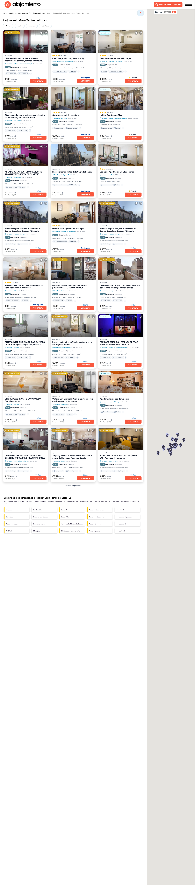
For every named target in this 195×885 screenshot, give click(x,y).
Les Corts (64, 118)
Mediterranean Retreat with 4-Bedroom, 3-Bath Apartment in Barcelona (24, 286)
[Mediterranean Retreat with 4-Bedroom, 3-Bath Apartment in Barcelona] (25, 268)
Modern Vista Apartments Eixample (68, 228)
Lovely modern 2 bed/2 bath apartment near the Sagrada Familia (72, 343)
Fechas (8, 26)
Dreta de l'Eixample (67, 61)
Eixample (111, 291)
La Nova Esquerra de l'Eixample (23, 64)
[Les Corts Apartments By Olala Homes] (120, 155)
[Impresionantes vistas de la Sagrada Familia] (73, 155)
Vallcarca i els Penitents (21, 461)
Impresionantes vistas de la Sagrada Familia (72, 172)
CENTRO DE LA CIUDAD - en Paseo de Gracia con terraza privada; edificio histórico (120, 286)
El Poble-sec (17, 177)
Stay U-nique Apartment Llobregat (115, 58)
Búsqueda (158, 12)
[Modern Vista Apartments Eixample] (73, 212)
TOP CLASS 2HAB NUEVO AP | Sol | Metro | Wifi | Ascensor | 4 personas (119, 456)
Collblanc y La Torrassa (115, 61)
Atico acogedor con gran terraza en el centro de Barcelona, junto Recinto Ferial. (25, 116)
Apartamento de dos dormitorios (114, 399)
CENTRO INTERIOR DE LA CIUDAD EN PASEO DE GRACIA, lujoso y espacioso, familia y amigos (25, 343)
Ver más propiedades (73, 485)
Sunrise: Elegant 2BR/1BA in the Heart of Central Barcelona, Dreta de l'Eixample (118, 229)
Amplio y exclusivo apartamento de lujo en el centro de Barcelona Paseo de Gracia (72, 456)
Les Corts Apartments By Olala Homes (117, 172)
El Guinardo (17, 291)
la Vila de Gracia (113, 461)
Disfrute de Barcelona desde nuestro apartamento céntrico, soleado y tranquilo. (24, 59)
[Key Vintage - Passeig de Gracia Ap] (73, 41)
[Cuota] (140, 13)
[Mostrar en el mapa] (41, 33)
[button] (171, 448)
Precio (20, 26)
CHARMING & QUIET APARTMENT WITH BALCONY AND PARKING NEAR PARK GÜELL (25, 456)
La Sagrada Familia (66, 175)
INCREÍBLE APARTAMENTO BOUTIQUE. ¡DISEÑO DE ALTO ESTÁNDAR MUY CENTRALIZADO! (69, 286)
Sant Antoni (17, 120)
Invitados (32, 26)
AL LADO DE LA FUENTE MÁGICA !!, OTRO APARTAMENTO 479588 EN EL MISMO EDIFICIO (23, 173)
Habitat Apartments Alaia (111, 115)
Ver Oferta (38, 81)
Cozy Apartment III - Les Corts (65, 115)
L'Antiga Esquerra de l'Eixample (118, 118)
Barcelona (9, 64)
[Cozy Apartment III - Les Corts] (73, 98)
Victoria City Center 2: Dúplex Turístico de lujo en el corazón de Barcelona (72, 400)
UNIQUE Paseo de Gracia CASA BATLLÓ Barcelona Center (23, 400)
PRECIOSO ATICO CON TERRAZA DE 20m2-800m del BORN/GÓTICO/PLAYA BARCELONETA (119, 343)
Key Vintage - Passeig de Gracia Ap (68, 58)
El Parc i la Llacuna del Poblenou (118, 347)
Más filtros (45, 26)
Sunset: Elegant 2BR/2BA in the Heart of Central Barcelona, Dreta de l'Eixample (22, 229)
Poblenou (64, 291)
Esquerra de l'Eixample (68, 231)
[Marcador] (45, 33)
